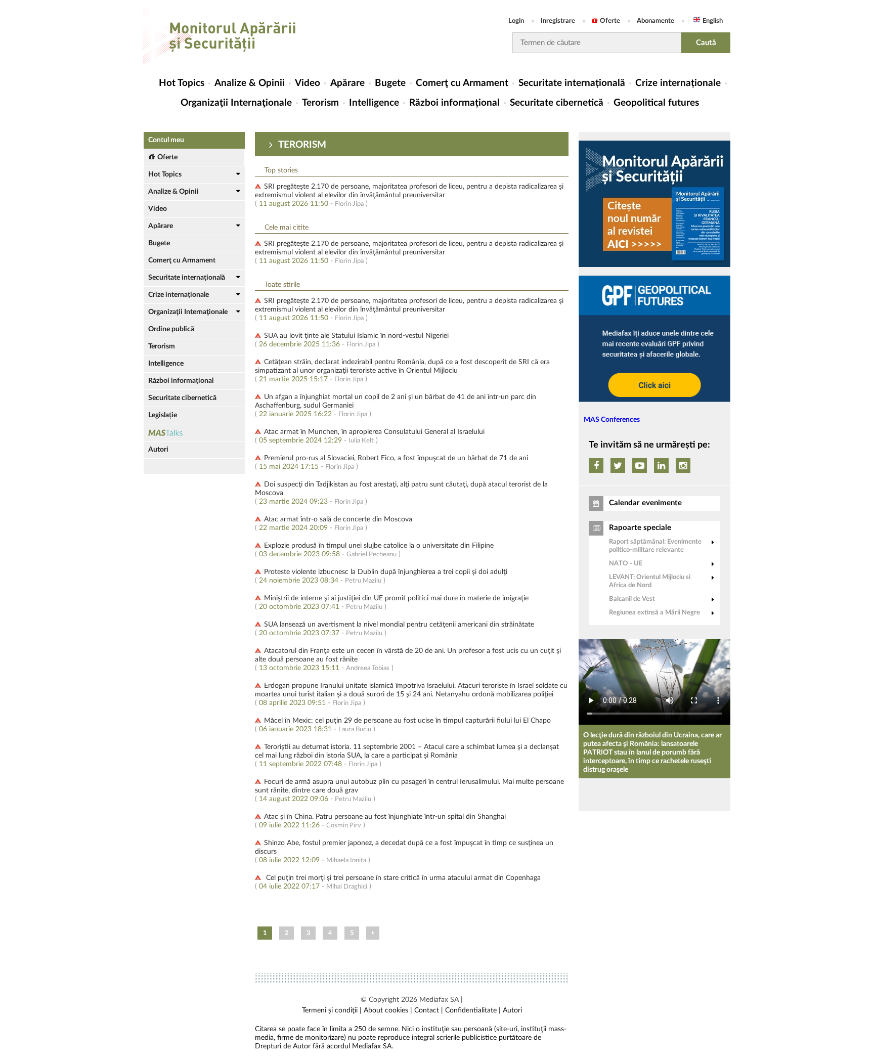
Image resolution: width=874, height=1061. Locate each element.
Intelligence (374, 103)
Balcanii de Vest (632, 599)
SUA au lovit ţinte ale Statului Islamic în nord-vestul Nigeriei (356, 335)
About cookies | (388, 1010)
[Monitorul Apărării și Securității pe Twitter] (617, 465)
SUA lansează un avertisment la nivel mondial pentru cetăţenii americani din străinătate (399, 624)
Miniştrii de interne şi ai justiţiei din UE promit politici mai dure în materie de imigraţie (396, 598)
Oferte (610, 21)
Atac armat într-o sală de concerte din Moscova (338, 519)
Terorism (320, 103)
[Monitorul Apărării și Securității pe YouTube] (639, 465)
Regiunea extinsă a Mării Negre (654, 612)
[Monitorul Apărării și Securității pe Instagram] (683, 465)
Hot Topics (181, 83)
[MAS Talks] (194, 432)
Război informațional (454, 103)
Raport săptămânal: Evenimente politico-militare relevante (655, 546)
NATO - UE (625, 563)
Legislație (162, 415)
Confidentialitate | (473, 1010)
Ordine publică (171, 329)
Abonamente (655, 21)
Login (516, 21)
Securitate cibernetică (556, 103)
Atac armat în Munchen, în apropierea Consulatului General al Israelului (374, 431)
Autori (158, 449)
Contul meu (166, 140)
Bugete (390, 83)
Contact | (428, 1010)
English (713, 21)
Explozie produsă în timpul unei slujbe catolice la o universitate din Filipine (379, 545)
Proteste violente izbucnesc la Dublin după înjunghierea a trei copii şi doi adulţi (385, 572)
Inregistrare (558, 21)
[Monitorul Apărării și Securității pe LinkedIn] (661, 465)
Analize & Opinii (249, 83)
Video (307, 83)
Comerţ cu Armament (462, 83)
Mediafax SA (439, 999)
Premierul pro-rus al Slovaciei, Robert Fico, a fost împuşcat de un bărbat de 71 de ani (396, 458)
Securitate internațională (571, 83)
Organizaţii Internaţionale (236, 103)
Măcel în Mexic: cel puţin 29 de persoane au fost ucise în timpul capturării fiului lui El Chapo (407, 720)
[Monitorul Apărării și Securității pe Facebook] (596, 465)
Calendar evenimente (645, 503)
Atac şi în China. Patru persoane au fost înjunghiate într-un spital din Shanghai (385, 816)
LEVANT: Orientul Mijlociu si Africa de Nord (649, 581)
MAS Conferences (612, 419)
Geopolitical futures (656, 103)
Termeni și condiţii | (332, 1010)
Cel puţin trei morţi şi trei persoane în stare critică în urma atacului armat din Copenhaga (402, 877)
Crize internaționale (678, 83)
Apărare (347, 83)
